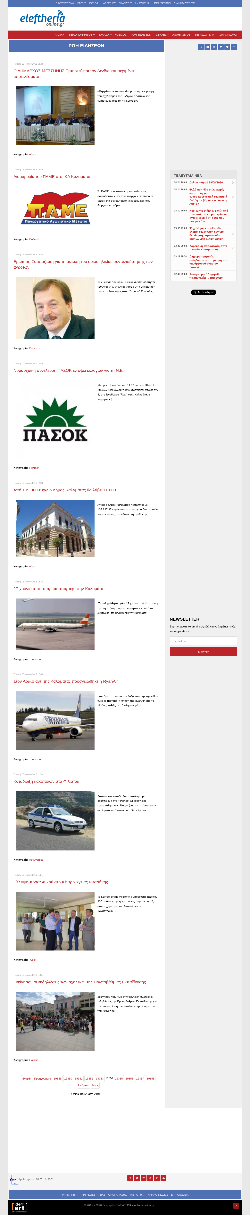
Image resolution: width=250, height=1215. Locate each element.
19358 (150, 1078)
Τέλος (95, 1085)
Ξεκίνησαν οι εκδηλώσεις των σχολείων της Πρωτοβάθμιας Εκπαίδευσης (79, 982)
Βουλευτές (35, 348)
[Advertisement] (203, 391)
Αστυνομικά (36, 859)
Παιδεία (33, 1060)
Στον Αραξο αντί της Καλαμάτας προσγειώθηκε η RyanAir (65, 681)
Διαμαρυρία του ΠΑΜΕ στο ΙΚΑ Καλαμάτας (52, 176)
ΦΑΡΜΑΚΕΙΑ (69, 1194)
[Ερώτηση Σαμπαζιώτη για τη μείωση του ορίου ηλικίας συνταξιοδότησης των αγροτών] (55, 307)
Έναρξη (26, 1078)
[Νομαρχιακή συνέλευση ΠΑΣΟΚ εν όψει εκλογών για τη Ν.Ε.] (55, 419)
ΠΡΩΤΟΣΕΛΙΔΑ (65, 3)
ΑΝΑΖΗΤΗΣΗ (143, 3)
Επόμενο (83, 1085)
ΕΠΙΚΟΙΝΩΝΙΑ (179, 1194)
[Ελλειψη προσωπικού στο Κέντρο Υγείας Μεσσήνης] (55, 921)
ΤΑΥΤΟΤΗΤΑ (137, 1194)
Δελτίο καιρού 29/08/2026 (206, 182)
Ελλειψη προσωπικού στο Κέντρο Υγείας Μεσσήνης (60, 882)
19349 (58, 1078)
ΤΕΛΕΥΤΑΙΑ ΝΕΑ (188, 176)
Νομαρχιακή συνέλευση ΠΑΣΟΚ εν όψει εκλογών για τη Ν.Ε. (68, 370)
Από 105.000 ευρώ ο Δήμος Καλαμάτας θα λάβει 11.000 (64, 490)
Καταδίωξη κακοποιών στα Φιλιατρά (46, 781)
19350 (68, 1078)
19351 (79, 1078)
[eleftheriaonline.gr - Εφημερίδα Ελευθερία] (43, 19)
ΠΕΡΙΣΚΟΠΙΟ (162, 3)
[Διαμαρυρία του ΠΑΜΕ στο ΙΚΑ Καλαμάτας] (55, 207)
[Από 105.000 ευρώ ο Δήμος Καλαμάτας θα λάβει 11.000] (55, 528)
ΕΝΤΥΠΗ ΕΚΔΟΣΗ (88, 3)
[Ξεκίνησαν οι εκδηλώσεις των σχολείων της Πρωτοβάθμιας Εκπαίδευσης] (55, 1021)
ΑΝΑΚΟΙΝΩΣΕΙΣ (158, 1194)
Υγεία (32, 959)
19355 (119, 1078)
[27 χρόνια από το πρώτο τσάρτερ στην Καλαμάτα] (55, 624)
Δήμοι (32, 154)
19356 (129, 1078)
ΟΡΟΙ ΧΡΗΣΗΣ (117, 1194)
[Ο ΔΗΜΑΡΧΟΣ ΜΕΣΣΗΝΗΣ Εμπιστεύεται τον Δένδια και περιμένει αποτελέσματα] (55, 115)
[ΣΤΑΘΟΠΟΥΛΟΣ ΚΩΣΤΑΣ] (19, 1207)
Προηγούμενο (42, 1078)
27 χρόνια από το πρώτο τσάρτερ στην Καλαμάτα (58, 588)
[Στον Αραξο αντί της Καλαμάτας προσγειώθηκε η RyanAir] (55, 720)
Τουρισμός (35, 659)
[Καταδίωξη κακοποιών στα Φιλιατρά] (55, 820)
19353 (100, 1078)
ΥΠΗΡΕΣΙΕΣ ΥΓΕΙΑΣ (92, 1194)
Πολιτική (34, 239)
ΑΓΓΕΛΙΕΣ (109, 3)
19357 (140, 1078)
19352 (89, 1078)
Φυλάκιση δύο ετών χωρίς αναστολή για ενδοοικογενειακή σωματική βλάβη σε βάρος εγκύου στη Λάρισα (208, 196)
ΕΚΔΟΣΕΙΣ (125, 3)
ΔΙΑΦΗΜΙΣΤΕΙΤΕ (184, 3)
